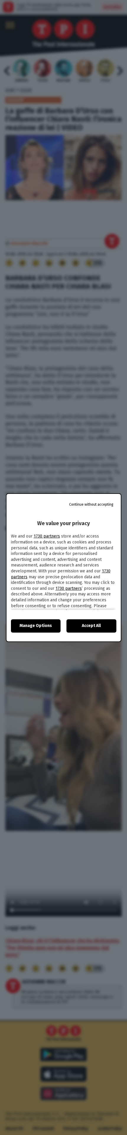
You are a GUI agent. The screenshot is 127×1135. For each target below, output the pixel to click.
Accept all (91, 625)
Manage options (35, 625)
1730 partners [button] (47, 536)
